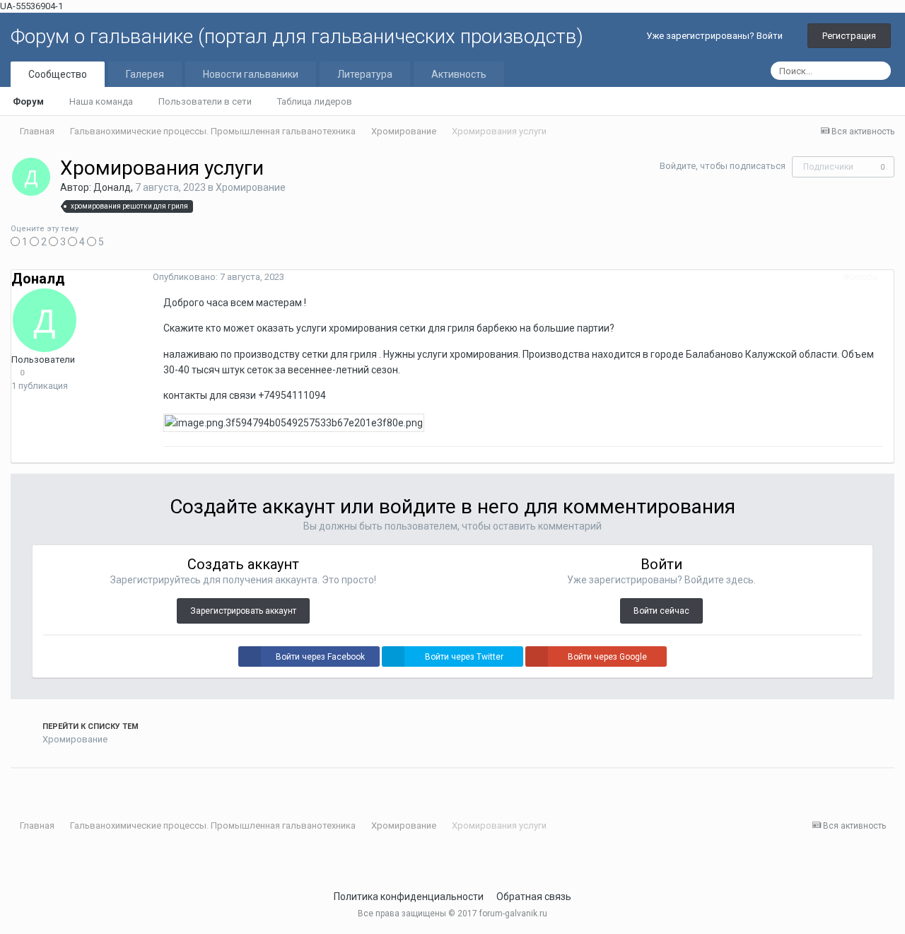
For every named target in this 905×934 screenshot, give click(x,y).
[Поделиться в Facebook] (23, 786)
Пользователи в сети (205, 101)
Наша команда (101, 101)
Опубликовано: (218, 277)
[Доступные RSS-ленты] (890, 826)
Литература (364, 74)
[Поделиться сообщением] (890, 277)
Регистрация (849, 35)
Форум (28, 101)
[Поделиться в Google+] (32, 786)
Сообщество (57, 74)
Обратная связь (533, 896)
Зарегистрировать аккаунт (243, 611)
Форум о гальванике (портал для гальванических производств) (297, 36)
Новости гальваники (250, 74)
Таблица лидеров (314, 101)
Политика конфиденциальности (409, 896)
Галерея (145, 74)
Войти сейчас (661, 611)
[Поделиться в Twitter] (14, 786)
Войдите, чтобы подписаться (723, 165)
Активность (458, 74)
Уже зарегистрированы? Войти (716, 35)
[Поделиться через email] (41, 786)
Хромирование (251, 187)
